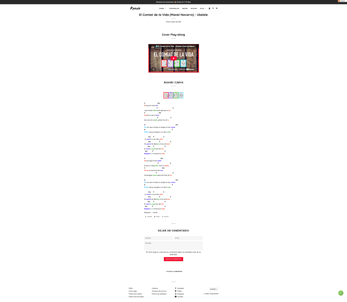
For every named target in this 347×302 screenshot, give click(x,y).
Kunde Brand (214, 294)
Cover (155, 212)
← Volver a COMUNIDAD (173, 271)
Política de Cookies (135, 294)
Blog (202, 8)
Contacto (155, 288)
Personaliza (174, 8)
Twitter (179, 291)
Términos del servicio (159, 291)
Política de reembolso (159, 294)
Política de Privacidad (136, 297)
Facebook (180, 288)
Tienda (162, 8)
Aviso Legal (133, 291)
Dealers (194, 8)
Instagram (180, 294)
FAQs (131, 288)
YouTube (180, 297)
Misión (185, 8)
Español (213, 289)
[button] (342, 1)
